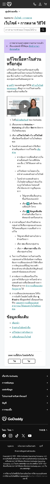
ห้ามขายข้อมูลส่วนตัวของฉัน (25, 451)
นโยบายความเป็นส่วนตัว (26, 446)
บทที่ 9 (11, 85)
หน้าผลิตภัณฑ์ (22, 120)
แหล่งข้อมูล (7, 389)
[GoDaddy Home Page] (12, 419)
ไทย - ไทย (6, 430)
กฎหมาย (10, 446)
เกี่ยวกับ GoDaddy (10, 376)
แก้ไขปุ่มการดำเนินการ (22, 332)
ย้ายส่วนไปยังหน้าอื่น (21, 327)
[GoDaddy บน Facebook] (4, 437)
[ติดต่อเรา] (34, 4)
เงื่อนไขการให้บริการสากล (37, 476)
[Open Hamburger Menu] (3, 4)
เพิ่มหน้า (15, 323)
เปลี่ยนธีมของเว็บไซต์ (21, 337)
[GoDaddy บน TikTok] (17, 437)
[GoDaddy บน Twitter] (23, 437)
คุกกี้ (41, 446)
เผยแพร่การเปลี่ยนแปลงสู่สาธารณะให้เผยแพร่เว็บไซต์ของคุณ (26, 306)
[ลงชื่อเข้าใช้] (40, 4)
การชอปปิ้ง (7, 410)
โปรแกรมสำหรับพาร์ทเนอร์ (14, 396)
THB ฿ (42, 430)
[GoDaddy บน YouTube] (30, 437)
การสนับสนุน (8, 383)
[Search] (43, 30)
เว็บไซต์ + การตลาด (23, 18)
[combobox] (22, 30)
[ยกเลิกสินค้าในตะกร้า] (45, 4)
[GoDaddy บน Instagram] (10, 437)
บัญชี (4, 403)
